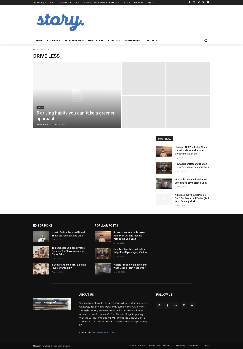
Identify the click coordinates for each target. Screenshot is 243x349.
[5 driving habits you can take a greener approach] (77, 95)
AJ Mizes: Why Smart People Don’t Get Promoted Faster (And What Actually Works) (192, 198)
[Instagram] (194, 2)
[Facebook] (189, 2)
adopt (40, 108)
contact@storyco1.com (104, 332)
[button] (206, 40)
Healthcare (168, 345)
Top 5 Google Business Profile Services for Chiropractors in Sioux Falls (68, 251)
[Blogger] (159, 305)
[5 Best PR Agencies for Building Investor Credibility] (41, 268)
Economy (180, 345)
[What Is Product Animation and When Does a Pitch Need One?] (164, 183)
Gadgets (206, 345)
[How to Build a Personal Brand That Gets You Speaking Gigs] (41, 236)
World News (155, 345)
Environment (193, 345)
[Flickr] (175, 305)
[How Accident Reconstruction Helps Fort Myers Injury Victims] (164, 168)
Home (36, 49)
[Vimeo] (203, 2)
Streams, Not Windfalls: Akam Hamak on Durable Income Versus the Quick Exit (191, 150)
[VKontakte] (192, 305)
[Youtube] (208, 2)
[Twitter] (199, 2)
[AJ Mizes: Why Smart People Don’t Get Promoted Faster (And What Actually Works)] (164, 199)
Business (142, 345)
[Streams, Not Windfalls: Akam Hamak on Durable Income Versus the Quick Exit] (164, 151)
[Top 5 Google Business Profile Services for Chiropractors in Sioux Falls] (41, 252)
